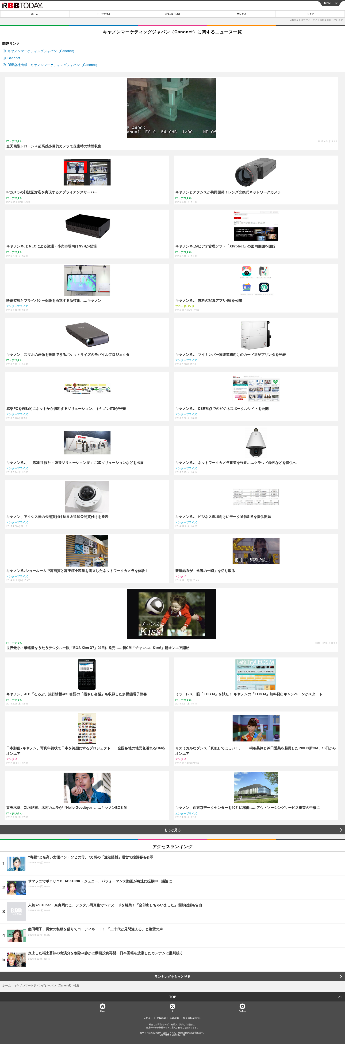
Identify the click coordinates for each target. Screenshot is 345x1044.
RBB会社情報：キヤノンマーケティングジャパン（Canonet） (53, 65)
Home (102, 1011)
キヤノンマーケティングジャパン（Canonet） (42, 51)
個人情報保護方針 (192, 1018)
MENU (328, 3)
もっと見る (172, 829)
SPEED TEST (172, 14)
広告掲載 (161, 1018)
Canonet (14, 58)
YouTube (242, 1011)
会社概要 (174, 1018)
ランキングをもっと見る (172, 976)
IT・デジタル (104, 14)
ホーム (34, 14)
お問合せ (148, 1018)
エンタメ (241, 14)
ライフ (310, 14)
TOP (172, 996)
